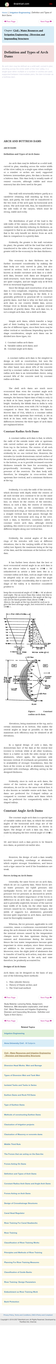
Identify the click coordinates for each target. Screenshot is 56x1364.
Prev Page (10, 21)
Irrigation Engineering (20, 12)
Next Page (45, 21)
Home (4, 12)
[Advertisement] (28, 107)
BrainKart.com (21, 3)
